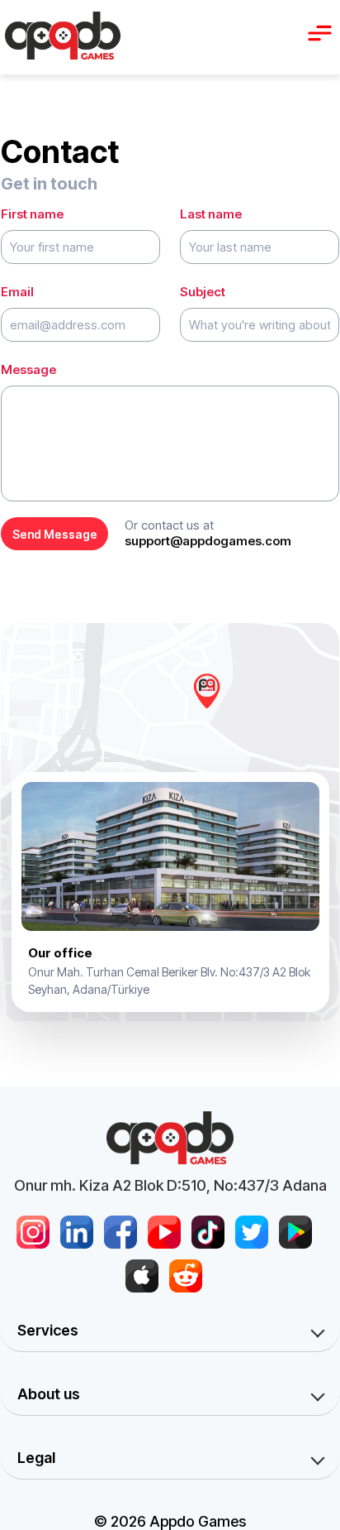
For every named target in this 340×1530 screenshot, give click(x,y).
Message (28, 369)
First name (32, 214)
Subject (202, 292)
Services (47, 1330)
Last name (211, 214)
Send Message (54, 534)
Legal (36, 1457)
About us (48, 1394)
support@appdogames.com (208, 541)
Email (17, 292)
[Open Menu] (319, 33)
